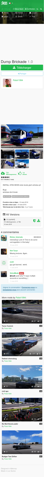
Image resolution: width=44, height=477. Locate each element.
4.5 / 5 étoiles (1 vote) (7, 179)
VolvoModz (14, 273)
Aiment (24, 174)
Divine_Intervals (16, 237)
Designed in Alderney (9, 468)
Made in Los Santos (8, 471)
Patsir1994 (18, 80)
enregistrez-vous (9, 290)
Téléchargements (11, 174)
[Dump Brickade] (22, 136)
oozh (12, 262)
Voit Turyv (14, 250)
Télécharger (23, 67)
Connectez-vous (28, 287)
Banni (21, 273)
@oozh (12, 276)
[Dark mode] (37, 9)
